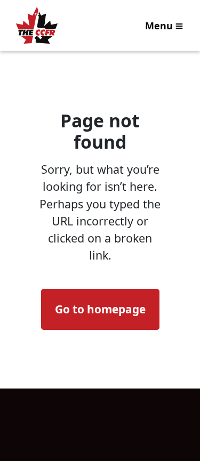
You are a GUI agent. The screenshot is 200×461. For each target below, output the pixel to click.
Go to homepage (100, 309)
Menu (159, 25)
